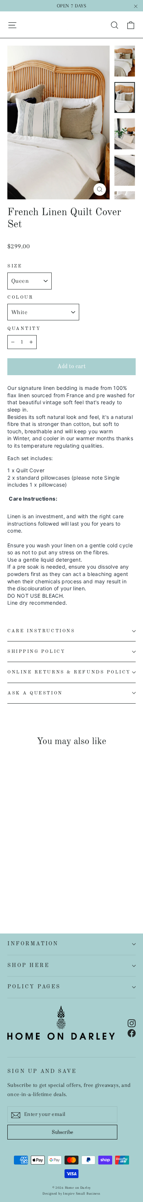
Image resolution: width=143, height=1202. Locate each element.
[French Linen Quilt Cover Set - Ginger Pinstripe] (84, 881)
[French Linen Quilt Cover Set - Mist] (67, 881)
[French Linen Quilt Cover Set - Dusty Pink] (75, 881)
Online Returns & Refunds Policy (69, 672)
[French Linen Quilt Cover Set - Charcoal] (27, 874)
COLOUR (20, 297)
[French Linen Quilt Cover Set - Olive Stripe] (59, 881)
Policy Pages (33, 986)
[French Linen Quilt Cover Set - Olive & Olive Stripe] (19, 887)
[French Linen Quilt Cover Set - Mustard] (35, 881)
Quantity (23, 328)
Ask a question (35, 693)
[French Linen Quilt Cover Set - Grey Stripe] (59, 874)
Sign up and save (42, 1071)
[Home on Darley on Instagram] (132, 1023)
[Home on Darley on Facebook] (132, 1033)
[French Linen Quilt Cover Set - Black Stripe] (67, 874)
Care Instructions (41, 631)
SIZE (14, 266)
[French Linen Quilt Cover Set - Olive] (43, 874)
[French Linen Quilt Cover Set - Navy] (35, 874)
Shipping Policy (36, 651)
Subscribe (62, 1132)
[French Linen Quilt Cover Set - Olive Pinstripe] (11, 887)
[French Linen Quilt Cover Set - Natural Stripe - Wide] (27, 881)
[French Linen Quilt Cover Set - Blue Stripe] (84, 874)
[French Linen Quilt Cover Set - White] (11, 874)
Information (32, 943)
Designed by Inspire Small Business (71, 1193)
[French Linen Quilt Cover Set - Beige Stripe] (75, 874)
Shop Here (28, 965)
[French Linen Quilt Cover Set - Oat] (43, 881)
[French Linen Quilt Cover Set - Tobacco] (51, 874)
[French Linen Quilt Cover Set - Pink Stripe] (19, 881)
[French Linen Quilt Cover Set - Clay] (51, 881)
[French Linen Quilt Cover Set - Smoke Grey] (19, 874)
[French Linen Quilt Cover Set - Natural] (11, 881)
